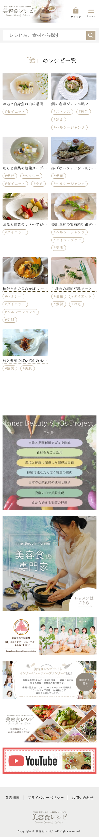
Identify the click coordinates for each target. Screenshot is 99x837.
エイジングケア (68, 240)
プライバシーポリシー (46, 798)
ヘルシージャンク (70, 127)
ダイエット (16, 111)
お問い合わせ (83, 798)
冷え (59, 119)
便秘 (10, 176)
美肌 (59, 248)
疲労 (84, 111)
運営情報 (12, 798)
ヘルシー (32, 176)
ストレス (63, 111)
